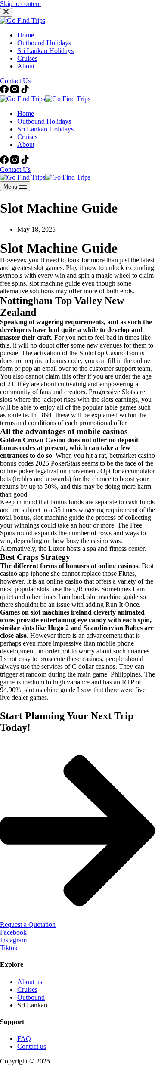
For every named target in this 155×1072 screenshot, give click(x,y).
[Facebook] (5, 161)
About (25, 144)
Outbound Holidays (44, 121)
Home (25, 113)
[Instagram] (15, 161)
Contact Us (15, 169)
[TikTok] (25, 161)
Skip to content (20, 3)
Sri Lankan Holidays (45, 129)
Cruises (27, 136)
